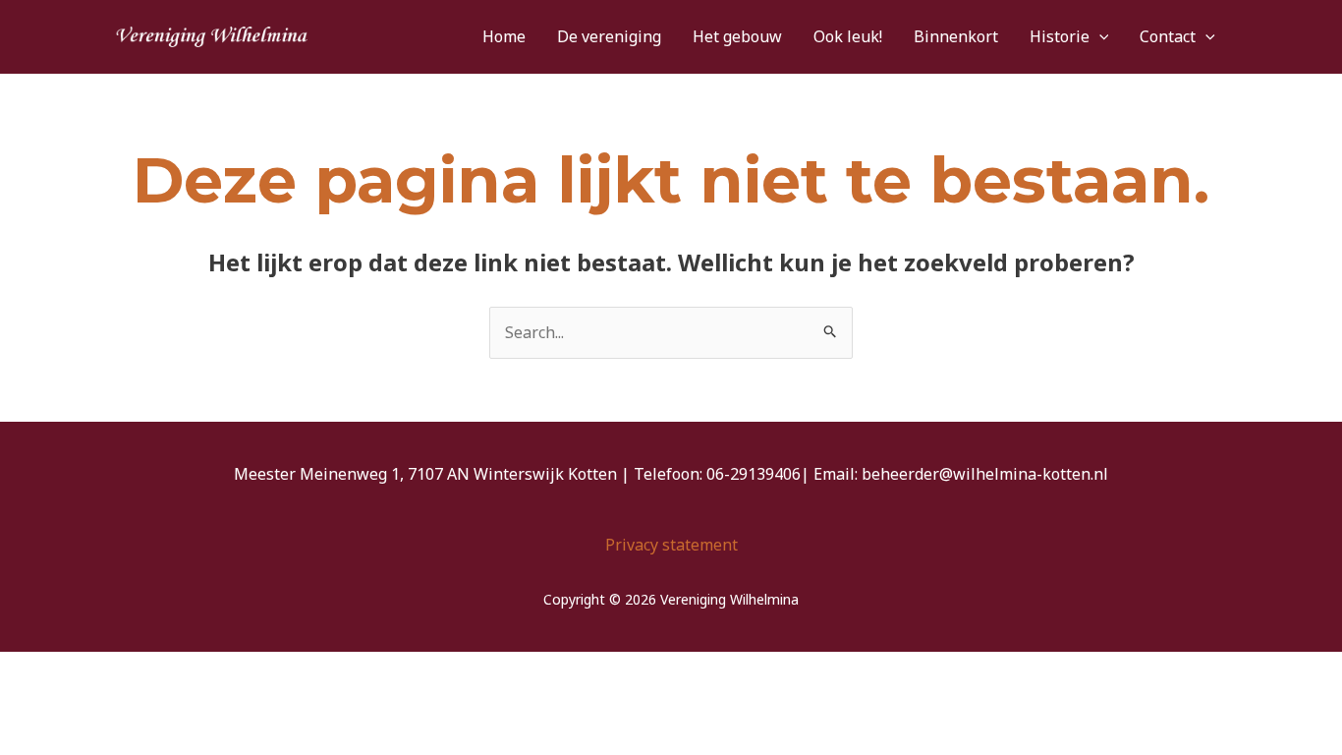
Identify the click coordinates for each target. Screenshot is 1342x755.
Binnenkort (956, 36)
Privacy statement (671, 544)
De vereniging (609, 36)
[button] (1099, 37)
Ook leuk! (847, 36)
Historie (1060, 36)
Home (504, 36)
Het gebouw (737, 36)
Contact (1168, 36)
